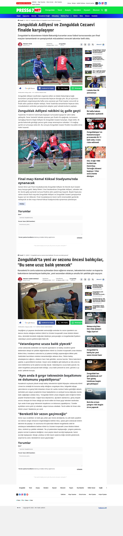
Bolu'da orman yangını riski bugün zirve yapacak (95, 404)
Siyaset (54, 488)
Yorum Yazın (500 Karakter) (26, 221)
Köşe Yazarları (41, 2)
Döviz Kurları (50, 2)
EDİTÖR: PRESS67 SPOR (40, 92)
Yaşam (71, 488)
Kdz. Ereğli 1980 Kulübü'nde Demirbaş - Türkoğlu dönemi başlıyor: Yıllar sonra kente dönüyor (94, 168)
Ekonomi (62, 488)
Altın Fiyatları (58, 2)
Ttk (22, 500)
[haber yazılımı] (103, 508)
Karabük (94, 16)
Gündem (45, 488)
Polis (18, 500)
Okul (31, 500)
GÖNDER (79, 238)
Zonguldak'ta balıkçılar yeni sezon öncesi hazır (94, 352)
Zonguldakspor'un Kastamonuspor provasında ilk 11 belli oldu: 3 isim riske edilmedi (94, 137)
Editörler (34, 2)
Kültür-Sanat (91, 488)
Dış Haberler (80, 488)
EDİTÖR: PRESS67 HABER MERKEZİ (44, 326)
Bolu (81, 16)
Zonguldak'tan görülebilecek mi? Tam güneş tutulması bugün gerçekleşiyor (94, 378)
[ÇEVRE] (95, 318)
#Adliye (22, 204)
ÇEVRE (27, 255)
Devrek (33, 16)
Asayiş (38, 488)
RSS (19, 508)
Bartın (75, 16)
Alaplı (19, 16)
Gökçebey (55, 16)
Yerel (30, 488)
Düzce (87, 16)
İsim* (20, 214)
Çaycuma (26, 16)
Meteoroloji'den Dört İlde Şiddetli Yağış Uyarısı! (94, 329)
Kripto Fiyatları (36, 4)
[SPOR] (95, 82)
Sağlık (100, 488)
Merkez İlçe (65, 16)
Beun (26, 500)
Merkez (62, 45)
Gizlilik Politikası (81, 3)
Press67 (21, 20)
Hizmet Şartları (90, 3)
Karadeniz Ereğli (44, 16)
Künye (69, 3)
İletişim (74, 3)
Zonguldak (62, 44)
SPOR (27, 20)
